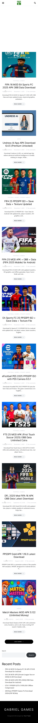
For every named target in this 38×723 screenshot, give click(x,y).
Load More (18, 641)
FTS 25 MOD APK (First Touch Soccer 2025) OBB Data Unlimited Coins (19, 437)
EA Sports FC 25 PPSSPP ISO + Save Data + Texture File (19, 319)
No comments (31, 91)
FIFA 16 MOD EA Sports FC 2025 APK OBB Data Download (19, 86)
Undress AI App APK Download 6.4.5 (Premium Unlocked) (19, 144)
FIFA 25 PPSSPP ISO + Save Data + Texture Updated (19, 203)
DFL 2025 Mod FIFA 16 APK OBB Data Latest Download (19, 497)
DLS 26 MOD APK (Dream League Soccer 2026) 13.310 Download (20, 676)
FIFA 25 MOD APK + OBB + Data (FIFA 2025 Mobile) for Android (19, 261)
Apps (19, 139)
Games (19, 608)
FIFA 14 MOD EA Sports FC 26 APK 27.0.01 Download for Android (20, 670)
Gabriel (9, 91)
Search (4, 651)
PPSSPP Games (25, 197)
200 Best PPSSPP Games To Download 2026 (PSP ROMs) (19, 692)
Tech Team (27, 716)
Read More (18, 104)
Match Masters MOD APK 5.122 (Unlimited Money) (19, 614)
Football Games (19, 80)
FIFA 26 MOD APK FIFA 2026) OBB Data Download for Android (19, 681)
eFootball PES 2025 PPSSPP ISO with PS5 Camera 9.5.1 (19, 377)
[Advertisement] (19, 26)
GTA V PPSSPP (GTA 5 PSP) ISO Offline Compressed (19, 686)
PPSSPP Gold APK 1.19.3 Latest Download (19, 555)
